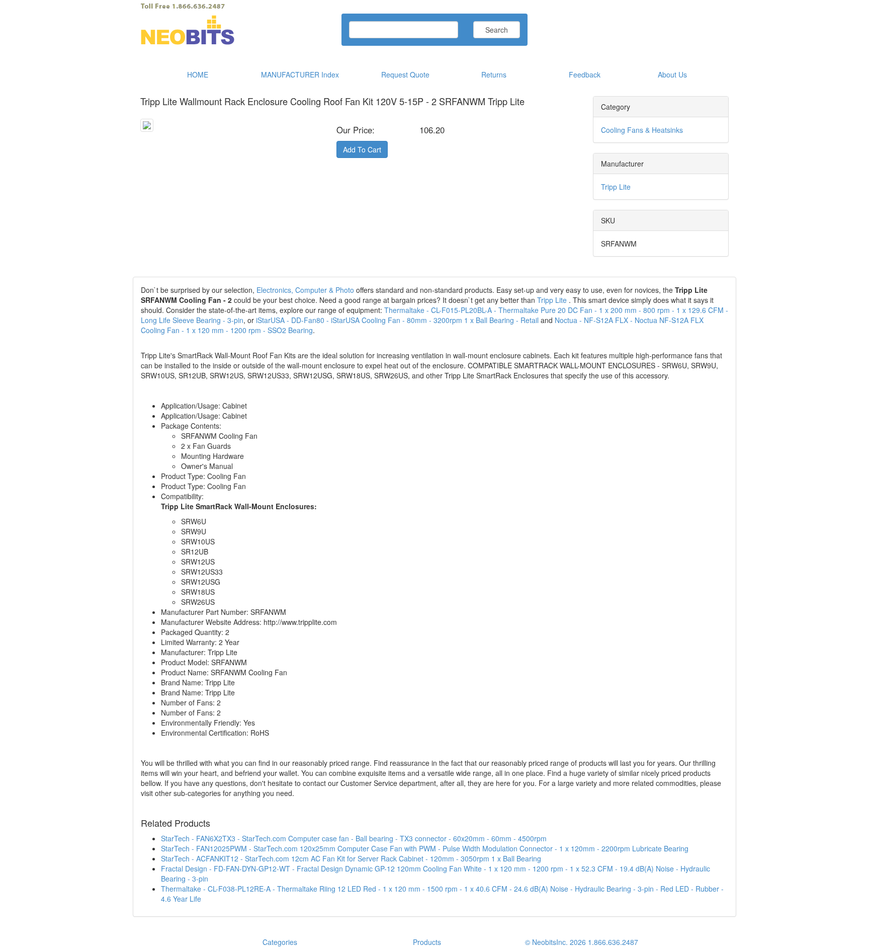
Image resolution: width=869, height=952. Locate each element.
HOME (197, 74)
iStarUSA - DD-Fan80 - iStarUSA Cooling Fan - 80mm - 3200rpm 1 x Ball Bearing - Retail (397, 320)
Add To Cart (362, 149)
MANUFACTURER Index (300, 74)
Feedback (584, 74)
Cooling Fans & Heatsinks (642, 130)
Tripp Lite (616, 187)
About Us (672, 74)
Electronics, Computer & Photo (305, 290)
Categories (280, 942)
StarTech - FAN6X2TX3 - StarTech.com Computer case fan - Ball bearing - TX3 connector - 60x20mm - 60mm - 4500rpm (354, 838)
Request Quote (405, 74)
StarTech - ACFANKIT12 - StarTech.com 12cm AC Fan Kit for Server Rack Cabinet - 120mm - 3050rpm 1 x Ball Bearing (351, 858)
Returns (493, 74)
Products (427, 942)
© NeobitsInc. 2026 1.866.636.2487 (581, 942)
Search (496, 30)
